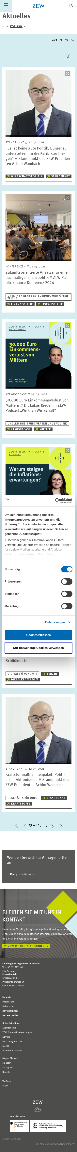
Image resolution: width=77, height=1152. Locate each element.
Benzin (51, 673)
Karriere (6, 1037)
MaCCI (5, 1046)
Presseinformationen (13, 982)
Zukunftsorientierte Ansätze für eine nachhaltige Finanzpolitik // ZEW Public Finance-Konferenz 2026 (37, 278)
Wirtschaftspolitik (26, 176)
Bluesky (6, 1072)
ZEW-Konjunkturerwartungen (17, 1032)
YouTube (6, 1081)
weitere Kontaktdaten (13, 986)
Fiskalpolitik (52, 304)
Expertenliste (9, 1028)
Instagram (7, 1067)
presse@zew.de (21, 874)
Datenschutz (9, 1006)
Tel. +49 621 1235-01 (12, 967)
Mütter (45, 429)
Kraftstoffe (20, 803)
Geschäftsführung (22, 798)
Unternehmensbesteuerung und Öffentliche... (38, 297)
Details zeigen (55, 622)
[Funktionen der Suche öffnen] (71, 6)
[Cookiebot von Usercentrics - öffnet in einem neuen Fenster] (55, 500)
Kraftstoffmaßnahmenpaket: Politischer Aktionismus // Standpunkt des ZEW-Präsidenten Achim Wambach (37, 780)
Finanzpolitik (22, 304)
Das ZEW (16, 25)
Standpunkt (60, 176)
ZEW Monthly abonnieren (28, 946)
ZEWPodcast (21, 429)
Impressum (8, 1002)
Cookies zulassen (38, 635)
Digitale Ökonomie (22, 673)
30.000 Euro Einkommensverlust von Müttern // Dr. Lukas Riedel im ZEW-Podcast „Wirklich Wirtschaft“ (37, 405)
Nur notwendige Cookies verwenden (38, 647)
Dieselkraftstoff (24, 679)
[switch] (66, 581)
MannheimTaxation (12, 1051)
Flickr (5, 1086)
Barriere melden (10, 1015)
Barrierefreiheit (10, 1011)
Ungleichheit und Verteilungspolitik (37, 423)
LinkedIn (6, 1063)
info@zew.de (9, 971)
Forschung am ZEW (12, 1041)
